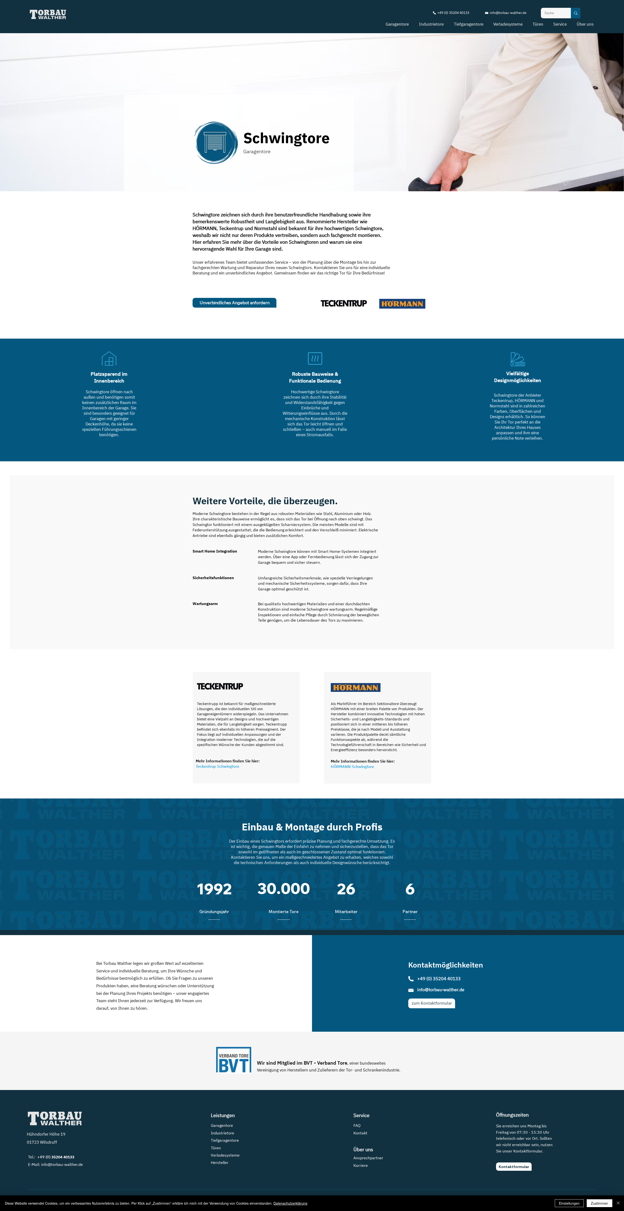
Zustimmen (599, 1203)
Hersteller (219, 1162)
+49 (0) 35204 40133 (453, 12)
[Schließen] (618, 1203)
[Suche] (575, 13)
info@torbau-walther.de (508, 12)
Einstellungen (569, 1203)
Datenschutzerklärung (290, 1203)
